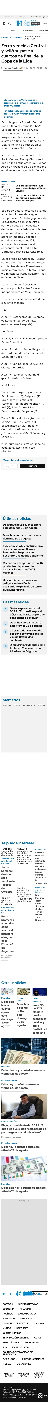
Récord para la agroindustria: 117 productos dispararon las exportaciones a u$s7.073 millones (23, 567)
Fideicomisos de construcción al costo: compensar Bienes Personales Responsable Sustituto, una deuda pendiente (23, 550)
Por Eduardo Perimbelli (6, 957)
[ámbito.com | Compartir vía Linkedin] (38, 68)
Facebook (10, 1294)
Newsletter (40, 1293)
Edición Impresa (12, 1333)
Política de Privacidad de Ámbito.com (18, 1353)
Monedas (7, 705)
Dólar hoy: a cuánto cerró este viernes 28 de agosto (26, 624)
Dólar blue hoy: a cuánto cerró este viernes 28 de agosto (23, 1071)
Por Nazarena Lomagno (11, 1137)
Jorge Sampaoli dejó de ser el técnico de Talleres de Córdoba (8, 879)
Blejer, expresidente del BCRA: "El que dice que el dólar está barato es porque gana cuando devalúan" (27, 612)
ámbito (4, 38)
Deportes (17, 38)
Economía (28, 30)
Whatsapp (39, 1294)
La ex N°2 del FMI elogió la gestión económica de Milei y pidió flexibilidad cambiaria (27, 635)
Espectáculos (11, 1342)
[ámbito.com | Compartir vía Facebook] (31, 68)
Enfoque (22, 17)
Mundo (7, 1328)
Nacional (39, 1323)
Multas (7, 1363)
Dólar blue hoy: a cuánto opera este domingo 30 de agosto (22, 526)
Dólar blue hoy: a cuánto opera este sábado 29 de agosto (23, 1189)
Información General (16, 1337)
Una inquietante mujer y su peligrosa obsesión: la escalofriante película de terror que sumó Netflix (22, 584)
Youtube (31, 1294)
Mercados (9, 1318)
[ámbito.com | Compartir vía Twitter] (34, 68)
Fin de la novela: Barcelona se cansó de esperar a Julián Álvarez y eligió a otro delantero (22, 113)
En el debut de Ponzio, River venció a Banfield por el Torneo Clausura (31, 188)
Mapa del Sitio (20, 1347)
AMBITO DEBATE (39, 1375)
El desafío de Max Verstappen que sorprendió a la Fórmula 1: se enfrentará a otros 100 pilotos (23, 103)
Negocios (26, 1318)
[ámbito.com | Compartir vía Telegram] (41, 68)
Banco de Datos (27, 1313)
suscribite (36, 23)
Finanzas (25, 1309)
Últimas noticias (28, 1304)
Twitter (4, 1294)
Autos (37, 1337)
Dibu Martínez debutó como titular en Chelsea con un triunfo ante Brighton (27, 648)
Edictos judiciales (33, 1359)
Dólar (12, 30)
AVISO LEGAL (10, 1359)
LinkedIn (24, 1294)
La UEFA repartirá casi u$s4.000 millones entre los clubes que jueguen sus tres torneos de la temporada (41, 867)
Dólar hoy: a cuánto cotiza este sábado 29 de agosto (20, 1148)
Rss (5, 1347)
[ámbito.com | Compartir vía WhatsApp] (27, 68)
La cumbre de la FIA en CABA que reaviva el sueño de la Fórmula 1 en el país (30, 198)
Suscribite (32, 466)
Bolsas (17, 705)
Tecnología (32, 1342)
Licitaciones (24, 1363)
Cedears (41, 705)
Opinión (7, 1323)
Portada (8, 1304)
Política (8, 1313)
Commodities (29, 705)
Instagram (17, 1294)
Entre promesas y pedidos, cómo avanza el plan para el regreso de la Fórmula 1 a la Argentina (8, 934)
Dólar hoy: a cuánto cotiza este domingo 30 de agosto (22, 537)
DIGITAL (9, 1375)
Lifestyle (23, 1323)
